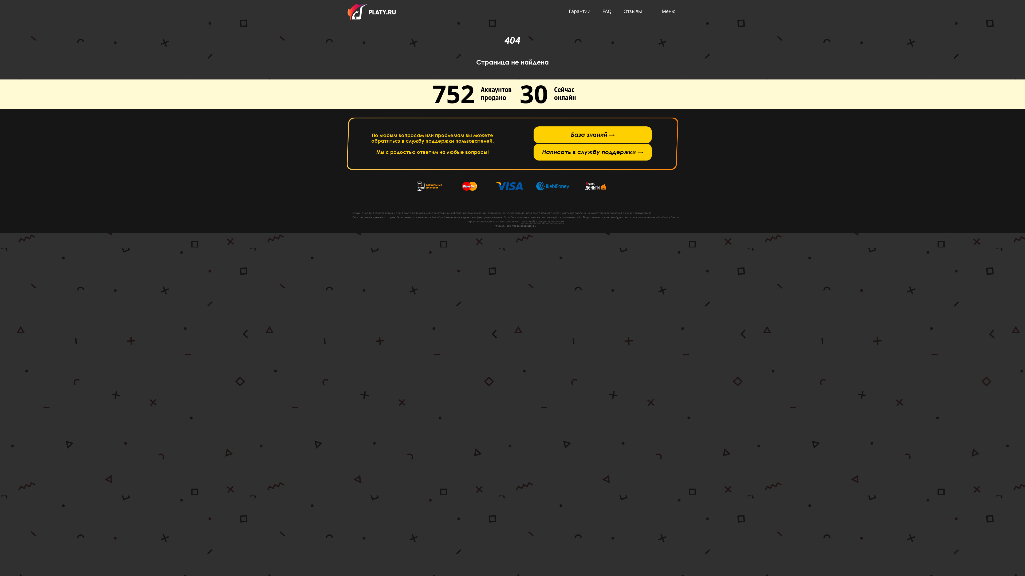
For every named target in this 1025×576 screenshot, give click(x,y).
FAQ (607, 11)
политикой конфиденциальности (542, 221)
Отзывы (633, 11)
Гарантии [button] (579, 11)
